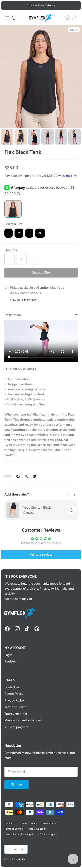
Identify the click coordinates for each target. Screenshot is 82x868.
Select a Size (13, 224)
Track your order (15, 714)
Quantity (10, 250)
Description (12, 315)
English (13, 849)
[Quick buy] (71, 510)
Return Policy (13, 694)
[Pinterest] (37, 628)
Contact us (11, 687)
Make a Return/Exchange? (22, 720)
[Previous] (7, 5)
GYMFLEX (20, 859)
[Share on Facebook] (18, 476)
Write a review (41, 554)
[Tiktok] (27, 628)
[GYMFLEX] (41, 18)
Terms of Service (16, 707)
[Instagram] (17, 628)
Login (8, 655)
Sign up (16, 784)
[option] (41, 76)
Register (10, 661)
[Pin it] (34, 476)
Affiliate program (16, 727)
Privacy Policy (14, 700)
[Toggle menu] (7, 18)
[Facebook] (7, 628)
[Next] (75, 5)
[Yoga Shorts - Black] (13, 510)
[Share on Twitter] (26, 476)
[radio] (13, 209)
